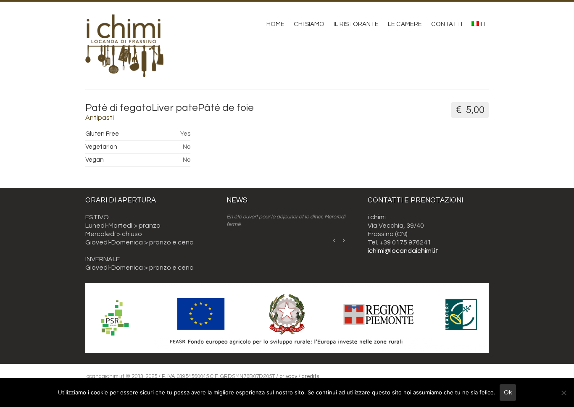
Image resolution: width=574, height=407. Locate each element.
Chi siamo (309, 24)
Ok (508, 392)
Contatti (446, 24)
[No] (563, 393)
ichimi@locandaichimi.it (403, 250)
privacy (288, 376)
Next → (344, 240)
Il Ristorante (356, 24)
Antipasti (99, 117)
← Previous (334, 240)
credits (310, 376)
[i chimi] (124, 71)
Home (275, 24)
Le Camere (405, 24)
